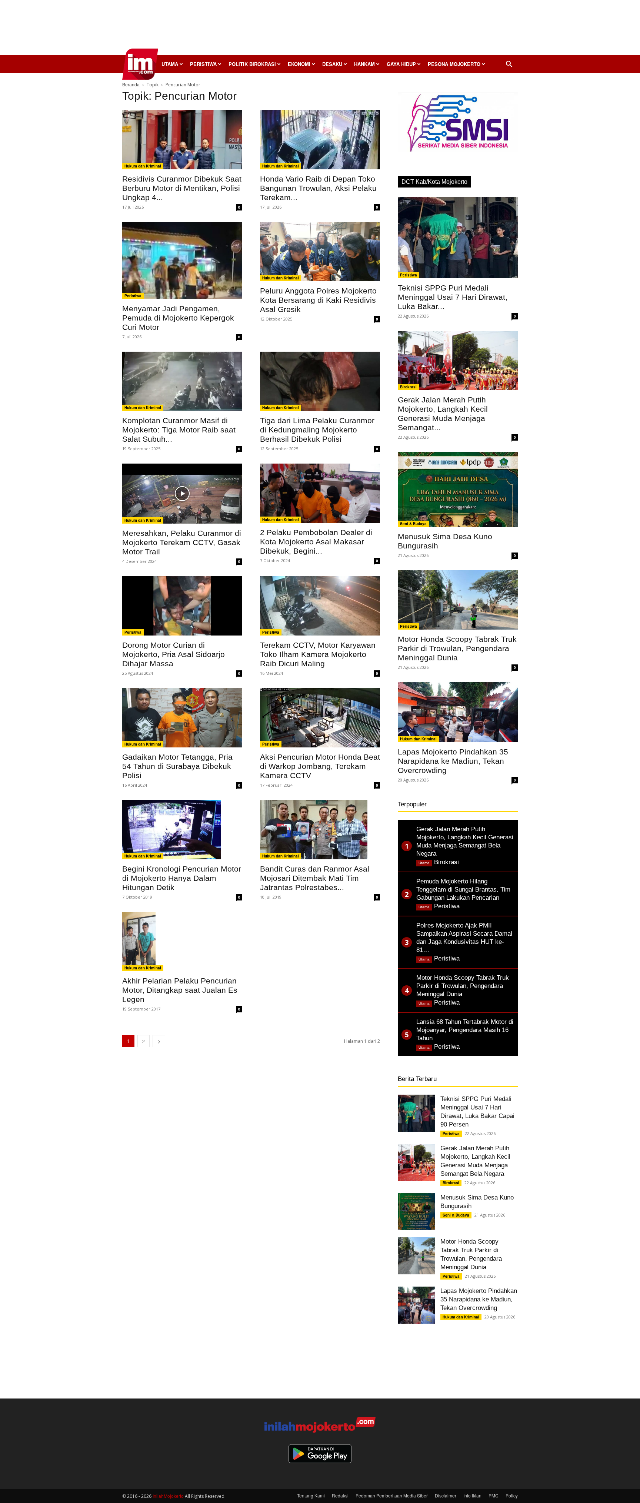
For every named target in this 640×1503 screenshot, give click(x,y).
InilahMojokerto (168, 1496)
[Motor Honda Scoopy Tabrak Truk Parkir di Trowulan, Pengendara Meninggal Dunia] (458, 600)
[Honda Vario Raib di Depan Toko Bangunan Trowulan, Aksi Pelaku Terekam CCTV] (320, 139)
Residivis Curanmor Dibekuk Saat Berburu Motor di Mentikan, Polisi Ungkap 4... (181, 188)
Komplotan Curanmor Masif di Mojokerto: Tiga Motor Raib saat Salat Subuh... (179, 429)
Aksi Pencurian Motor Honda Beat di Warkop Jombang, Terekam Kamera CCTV (320, 766)
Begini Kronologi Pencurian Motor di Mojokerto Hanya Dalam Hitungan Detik (181, 878)
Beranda (131, 84)
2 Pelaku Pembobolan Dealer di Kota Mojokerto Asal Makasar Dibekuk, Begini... (316, 541)
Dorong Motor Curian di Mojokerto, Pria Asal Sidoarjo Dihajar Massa (173, 654)
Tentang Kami (311, 1495)
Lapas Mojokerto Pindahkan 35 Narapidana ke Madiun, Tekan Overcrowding (453, 760)
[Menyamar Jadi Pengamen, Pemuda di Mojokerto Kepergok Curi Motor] (182, 260)
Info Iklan (472, 1495)
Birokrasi (408, 386)
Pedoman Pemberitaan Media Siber (392, 1495)
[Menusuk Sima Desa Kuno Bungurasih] (458, 489)
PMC (494, 1495)
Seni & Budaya (413, 523)
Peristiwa (203, 63)
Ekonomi (299, 63)
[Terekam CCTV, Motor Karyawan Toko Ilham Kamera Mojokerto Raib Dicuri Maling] (320, 606)
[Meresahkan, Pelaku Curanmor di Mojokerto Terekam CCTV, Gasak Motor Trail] (182, 494)
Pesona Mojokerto (454, 63)
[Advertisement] (320, 29)
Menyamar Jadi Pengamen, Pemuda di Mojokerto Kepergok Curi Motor (178, 317)
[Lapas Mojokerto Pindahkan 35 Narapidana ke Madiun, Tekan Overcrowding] (458, 712)
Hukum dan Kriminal (142, 166)
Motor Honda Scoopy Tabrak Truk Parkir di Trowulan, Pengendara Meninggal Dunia (457, 648)
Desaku (332, 63)
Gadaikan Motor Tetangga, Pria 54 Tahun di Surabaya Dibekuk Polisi (177, 766)
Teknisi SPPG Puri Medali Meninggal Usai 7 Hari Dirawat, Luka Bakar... (452, 297)
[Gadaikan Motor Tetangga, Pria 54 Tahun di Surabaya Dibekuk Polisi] (182, 717)
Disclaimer (445, 1495)
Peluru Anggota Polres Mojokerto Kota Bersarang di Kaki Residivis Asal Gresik (318, 299)
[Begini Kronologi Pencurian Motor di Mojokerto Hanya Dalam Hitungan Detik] (182, 829)
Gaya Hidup (401, 63)
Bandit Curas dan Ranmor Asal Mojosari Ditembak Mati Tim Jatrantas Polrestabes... (314, 878)
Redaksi (340, 1495)
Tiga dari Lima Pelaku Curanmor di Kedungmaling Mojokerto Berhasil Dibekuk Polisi (317, 429)
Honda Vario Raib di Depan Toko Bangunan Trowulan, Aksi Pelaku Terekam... (318, 188)
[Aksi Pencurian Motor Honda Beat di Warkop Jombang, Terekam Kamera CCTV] (320, 717)
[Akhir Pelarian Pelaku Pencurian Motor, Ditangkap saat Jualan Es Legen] (182, 941)
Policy (512, 1495)
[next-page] (159, 1041)
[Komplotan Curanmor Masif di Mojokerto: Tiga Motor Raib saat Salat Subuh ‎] (182, 381)
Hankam (364, 63)
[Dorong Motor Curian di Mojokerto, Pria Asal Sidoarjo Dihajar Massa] (182, 606)
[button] (509, 65)
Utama (169, 63)
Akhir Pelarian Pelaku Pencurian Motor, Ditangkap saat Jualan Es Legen (179, 989)
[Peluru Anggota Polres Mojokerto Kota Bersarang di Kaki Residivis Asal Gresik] (320, 251)
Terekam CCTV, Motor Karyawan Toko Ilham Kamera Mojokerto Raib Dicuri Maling (318, 654)
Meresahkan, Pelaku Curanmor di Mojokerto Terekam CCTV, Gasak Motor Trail (181, 542)
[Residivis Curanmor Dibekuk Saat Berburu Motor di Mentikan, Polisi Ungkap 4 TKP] (182, 139)
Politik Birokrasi (252, 63)
